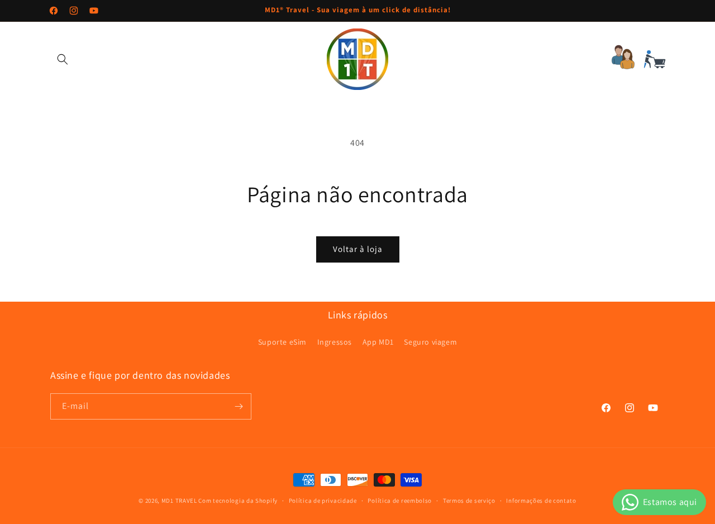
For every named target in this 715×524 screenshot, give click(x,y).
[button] (62, 59)
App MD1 (378, 342)
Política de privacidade (323, 500)
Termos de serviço (469, 500)
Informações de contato (541, 500)
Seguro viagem (430, 342)
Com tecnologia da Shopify (238, 500)
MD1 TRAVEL (179, 500)
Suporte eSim (282, 342)
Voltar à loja (358, 249)
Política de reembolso (400, 500)
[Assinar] (238, 406)
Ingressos (334, 342)
